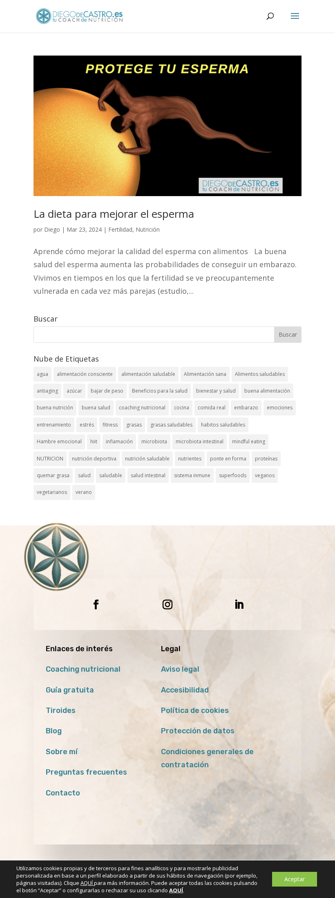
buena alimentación (267, 390)
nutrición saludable (147, 458)
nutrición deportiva (94, 458)
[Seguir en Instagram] (167, 604)
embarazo (246, 407)
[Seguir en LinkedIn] (239, 604)
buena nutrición (55, 407)
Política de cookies (195, 710)
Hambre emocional (59, 441)
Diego (52, 229)
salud (84, 475)
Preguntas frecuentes (86, 772)
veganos (265, 475)
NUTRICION (50, 458)
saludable (110, 475)
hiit (93, 441)
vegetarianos (52, 492)
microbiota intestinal (199, 441)
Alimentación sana (205, 374)
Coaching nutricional (83, 669)
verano (84, 492)
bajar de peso (107, 390)
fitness (110, 424)
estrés (87, 424)
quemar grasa (53, 475)
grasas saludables (171, 424)
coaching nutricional (142, 407)
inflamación (119, 441)
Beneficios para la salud (160, 390)
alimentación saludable (148, 374)
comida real (212, 407)
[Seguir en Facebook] (96, 604)
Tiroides (61, 710)
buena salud (96, 407)
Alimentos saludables (260, 374)
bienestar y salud (216, 390)
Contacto (63, 793)
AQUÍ (87, 883)
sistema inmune (192, 475)
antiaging (47, 390)
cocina (181, 407)
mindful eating (248, 441)
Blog (54, 730)
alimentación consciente (85, 374)
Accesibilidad (185, 690)
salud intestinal (148, 475)
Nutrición (148, 229)
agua (42, 374)
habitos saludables (223, 424)
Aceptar (294, 879)
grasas (134, 424)
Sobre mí (62, 751)
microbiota (154, 441)
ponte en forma (228, 458)
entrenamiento (54, 424)
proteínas (266, 458)
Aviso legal (180, 669)
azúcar (74, 390)
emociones (280, 407)
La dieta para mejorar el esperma (114, 213)
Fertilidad (120, 229)
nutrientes (189, 458)
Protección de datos (197, 730)
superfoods (232, 475)
